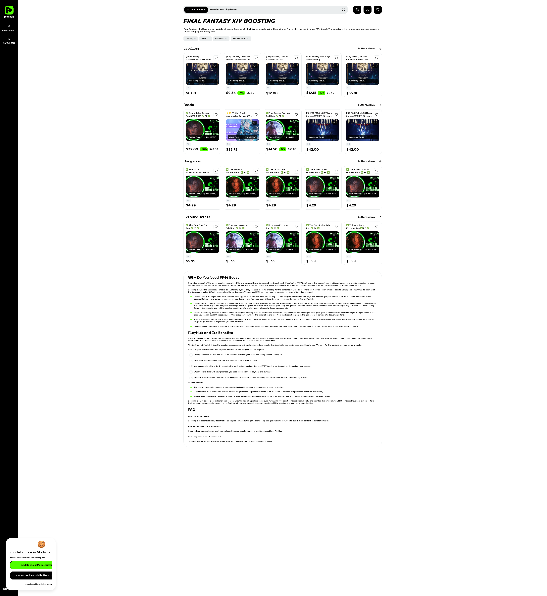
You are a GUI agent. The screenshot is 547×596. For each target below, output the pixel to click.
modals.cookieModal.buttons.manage (41, 584)
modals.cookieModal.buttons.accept (41, 565)
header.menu (198, 10)
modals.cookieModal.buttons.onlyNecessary (41, 575)
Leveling (191, 38)
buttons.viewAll (367, 49)
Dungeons (221, 38)
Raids (206, 38)
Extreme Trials (241, 38)
